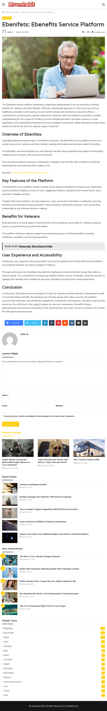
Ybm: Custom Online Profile (86, 459)
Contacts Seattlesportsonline (33, 484)
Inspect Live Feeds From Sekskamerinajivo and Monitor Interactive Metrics (54, 534)
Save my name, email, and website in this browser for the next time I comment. (39, 416)
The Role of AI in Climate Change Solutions (40, 556)
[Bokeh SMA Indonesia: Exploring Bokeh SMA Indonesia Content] (9, 572)
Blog (6, 650)
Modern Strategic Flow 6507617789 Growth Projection (45, 497)
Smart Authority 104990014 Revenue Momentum (43, 521)
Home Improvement (13, 682)
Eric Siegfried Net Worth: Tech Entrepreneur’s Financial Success (49, 593)
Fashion (7, 677)
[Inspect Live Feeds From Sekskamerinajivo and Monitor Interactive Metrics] (9, 538)
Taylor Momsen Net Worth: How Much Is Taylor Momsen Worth (53, 460)
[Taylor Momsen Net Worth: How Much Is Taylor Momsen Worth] (53, 448)
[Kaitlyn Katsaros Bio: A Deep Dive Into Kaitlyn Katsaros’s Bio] (9, 585)
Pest (6, 695)
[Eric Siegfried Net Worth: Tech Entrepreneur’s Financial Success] (9, 597)
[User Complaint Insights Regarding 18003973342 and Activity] (9, 513)
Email (5, 406)
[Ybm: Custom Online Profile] (89, 448)
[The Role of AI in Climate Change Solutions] (9, 560)
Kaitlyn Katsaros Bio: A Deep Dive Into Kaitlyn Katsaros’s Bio (48, 581)
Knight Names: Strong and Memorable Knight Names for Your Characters (16, 462)
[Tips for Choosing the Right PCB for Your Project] (9, 610)
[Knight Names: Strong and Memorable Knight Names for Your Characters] (18, 448)
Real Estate (9, 673)
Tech (6, 642)
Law (6, 686)
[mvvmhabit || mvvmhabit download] (21, 4)
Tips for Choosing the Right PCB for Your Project (43, 606)
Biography (15, 12)
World (6, 637)
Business (8, 646)
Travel (6, 691)
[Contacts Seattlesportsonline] (9, 488)
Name (5, 395)
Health (7, 664)
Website (59, 406)
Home (6, 12)
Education (8, 668)
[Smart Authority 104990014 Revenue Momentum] (9, 525)
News (6, 655)
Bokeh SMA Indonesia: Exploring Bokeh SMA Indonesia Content (49, 569)
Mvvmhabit (9, 633)
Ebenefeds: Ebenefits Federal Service (30, 172)
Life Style (8, 659)
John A (10, 32)
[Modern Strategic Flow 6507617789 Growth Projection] (9, 500)
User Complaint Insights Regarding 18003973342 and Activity (49, 509)
